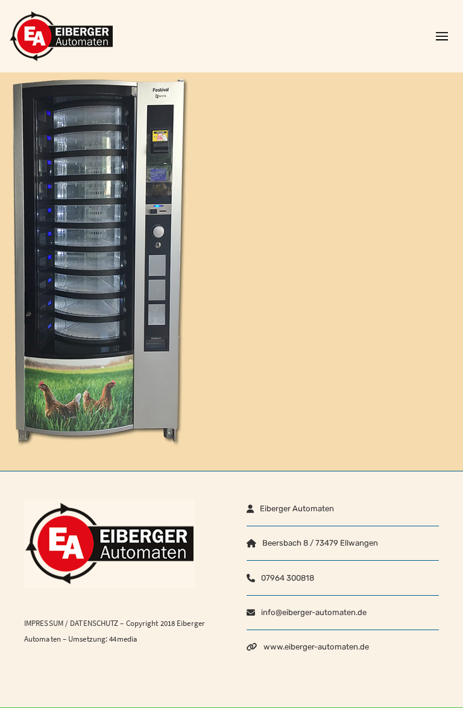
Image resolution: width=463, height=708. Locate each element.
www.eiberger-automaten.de (316, 646)
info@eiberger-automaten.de (314, 612)
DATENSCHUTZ (94, 623)
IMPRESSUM (43, 623)
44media (123, 639)
